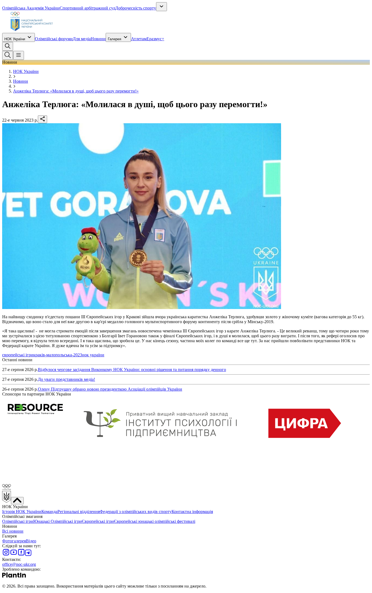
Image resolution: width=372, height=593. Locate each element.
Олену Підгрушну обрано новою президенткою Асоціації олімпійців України (110, 389)
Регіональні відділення (78, 511)
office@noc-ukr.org (19, 564)
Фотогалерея (14, 541)
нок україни (93, 355)
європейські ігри (17, 355)
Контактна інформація (192, 511)
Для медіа (82, 38)
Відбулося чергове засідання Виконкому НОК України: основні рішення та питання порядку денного (132, 369)
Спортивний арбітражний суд (87, 8)
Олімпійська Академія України (31, 8)
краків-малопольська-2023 (57, 355)
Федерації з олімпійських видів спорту (136, 511)
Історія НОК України (21, 511)
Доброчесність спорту (135, 8)
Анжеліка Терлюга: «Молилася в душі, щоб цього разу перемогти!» (76, 91)
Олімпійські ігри (17, 521)
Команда (49, 511)
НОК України (14, 39)
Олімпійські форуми (54, 38)
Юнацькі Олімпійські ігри (57, 521)
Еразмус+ (155, 38)
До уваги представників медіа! (66, 379)
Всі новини (12, 531)
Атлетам (139, 38)
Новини (98, 38)
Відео (31, 541)
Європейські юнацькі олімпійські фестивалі (154, 521)
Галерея (114, 39)
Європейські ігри (98, 521)
